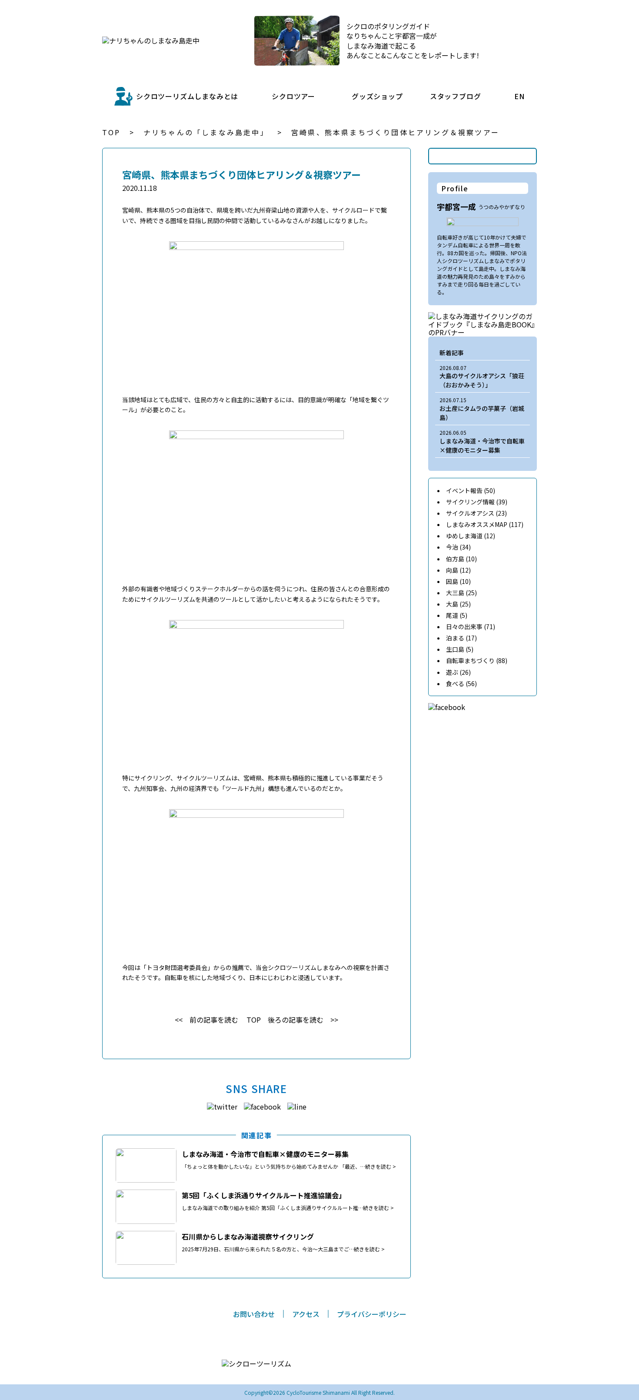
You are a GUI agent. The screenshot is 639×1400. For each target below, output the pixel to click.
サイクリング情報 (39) (476, 501)
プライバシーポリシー (371, 1314)
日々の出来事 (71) (470, 626)
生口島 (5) (459, 649)
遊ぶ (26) (458, 672)
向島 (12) (458, 570)
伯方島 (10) (461, 558)
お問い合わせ (254, 1314)
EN (519, 96)
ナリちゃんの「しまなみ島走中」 (206, 132)
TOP (111, 132)
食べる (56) (461, 683)
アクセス (306, 1314)
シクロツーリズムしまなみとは (187, 96)
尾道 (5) (456, 615)
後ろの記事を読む (295, 1019)
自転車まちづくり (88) (476, 660)
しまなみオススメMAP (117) (484, 524)
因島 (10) (458, 581)
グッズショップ (377, 96)
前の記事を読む (214, 1019)
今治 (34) (458, 547)
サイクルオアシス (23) (476, 513)
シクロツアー (293, 96)
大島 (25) (458, 604)
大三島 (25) (461, 592)
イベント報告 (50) (470, 490)
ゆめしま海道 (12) (470, 535)
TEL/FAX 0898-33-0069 (332, 1368)
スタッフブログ (455, 96)
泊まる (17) (461, 637)
